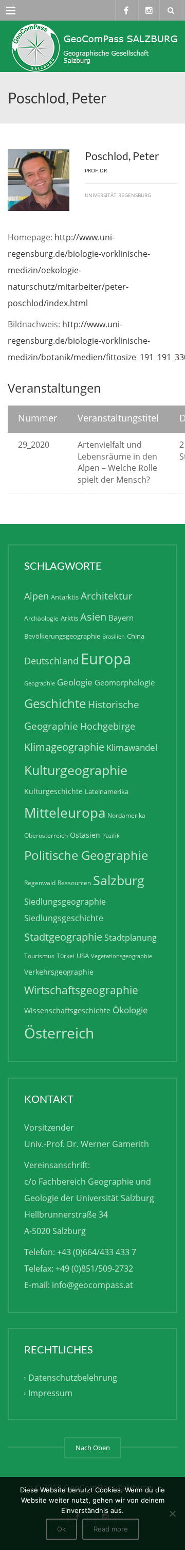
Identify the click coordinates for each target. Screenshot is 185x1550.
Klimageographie (64, 746)
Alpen (36, 596)
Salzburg (118, 880)
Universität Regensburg (118, 195)
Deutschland (51, 661)
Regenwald (39, 882)
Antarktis (65, 597)
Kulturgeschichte (53, 791)
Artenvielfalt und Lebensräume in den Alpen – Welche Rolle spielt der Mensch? (117, 462)
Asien (93, 616)
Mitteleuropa (64, 812)
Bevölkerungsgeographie (62, 636)
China (135, 636)
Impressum (50, 1393)
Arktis (69, 618)
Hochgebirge (107, 726)
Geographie (39, 683)
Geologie (74, 682)
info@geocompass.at (92, 1285)
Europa (106, 658)
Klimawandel (131, 747)
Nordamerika (126, 815)
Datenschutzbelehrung (72, 1377)
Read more (111, 1529)
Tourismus (39, 956)
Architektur (107, 596)
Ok (61, 1529)
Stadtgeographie (63, 937)
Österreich (59, 1033)
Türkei (66, 956)
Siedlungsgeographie (65, 901)
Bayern (121, 617)
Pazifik (111, 835)
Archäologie (41, 618)
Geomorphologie (125, 682)
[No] (172, 1513)
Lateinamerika (106, 791)
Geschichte (55, 703)
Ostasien (85, 835)
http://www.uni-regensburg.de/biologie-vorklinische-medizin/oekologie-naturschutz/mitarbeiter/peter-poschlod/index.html (79, 270)
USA (83, 955)
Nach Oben (93, 1447)
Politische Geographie (86, 855)
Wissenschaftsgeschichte (67, 1010)
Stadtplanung (130, 937)
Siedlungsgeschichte (63, 918)
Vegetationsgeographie (121, 956)
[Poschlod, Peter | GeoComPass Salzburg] (92, 46)
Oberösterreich (46, 835)
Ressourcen (74, 882)
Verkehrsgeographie (59, 972)
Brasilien (113, 636)
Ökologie (130, 1010)
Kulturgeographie (75, 770)
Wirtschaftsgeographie (81, 990)
